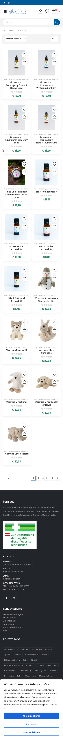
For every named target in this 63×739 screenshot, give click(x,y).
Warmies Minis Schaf (16, 401)
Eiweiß (34, 660)
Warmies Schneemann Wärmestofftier (47, 300)
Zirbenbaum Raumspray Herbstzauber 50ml (46, 140)
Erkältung (30, 665)
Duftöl (25, 660)
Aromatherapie (31, 654)
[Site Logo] (17, 11)
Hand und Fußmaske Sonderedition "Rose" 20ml (16, 194)
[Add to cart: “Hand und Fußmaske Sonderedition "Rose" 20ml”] (25, 172)
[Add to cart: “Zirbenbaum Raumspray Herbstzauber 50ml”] (55, 117)
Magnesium (30, 676)
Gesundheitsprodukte (24, 80)
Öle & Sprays (50, 189)
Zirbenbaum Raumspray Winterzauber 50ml (46, 85)
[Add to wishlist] (25, 55)
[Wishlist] (47, 11)
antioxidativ (37, 649)
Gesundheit (52, 665)
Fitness (41, 665)
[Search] (57, 22)
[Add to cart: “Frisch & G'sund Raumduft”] (25, 278)
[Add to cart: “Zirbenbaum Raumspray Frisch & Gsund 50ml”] (25, 62)
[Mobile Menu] (5, 11)
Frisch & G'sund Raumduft (16, 300)
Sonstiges (18, 189)
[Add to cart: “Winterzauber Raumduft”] (25, 226)
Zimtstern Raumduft (46, 191)
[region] (31, 709)
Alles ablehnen (31, 732)
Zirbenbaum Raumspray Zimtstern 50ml (16, 140)
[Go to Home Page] (4, 30)
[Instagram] (9, 2)
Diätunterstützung (12, 660)
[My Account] (40, 11)
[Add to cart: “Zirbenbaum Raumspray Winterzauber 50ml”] (55, 62)
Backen (44, 654)
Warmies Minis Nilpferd (16, 453)
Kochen (53, 670)
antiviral (48, 649)
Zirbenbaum (27, 189)
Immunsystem (40, 670)
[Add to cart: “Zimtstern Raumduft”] (55, 172)
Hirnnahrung (25, 670)
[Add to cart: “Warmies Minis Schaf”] (25, 382)
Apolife (7, 654)
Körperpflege (9, 189)
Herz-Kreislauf (10, 670)
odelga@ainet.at (11, 578)
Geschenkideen (9, 80)
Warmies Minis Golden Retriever (46, 403)
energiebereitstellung (13, 665)
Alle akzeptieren (32, 715)
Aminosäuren (22, 649)
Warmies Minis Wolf (16, 350)
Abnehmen (8, 649)
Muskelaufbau (45, 676)
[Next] (57, 478)
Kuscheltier (9, 676)
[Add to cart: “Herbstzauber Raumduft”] (55, 226)
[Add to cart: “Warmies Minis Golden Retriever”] (55, 382)
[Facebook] (5, 2)
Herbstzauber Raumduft (46, 248)
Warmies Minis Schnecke (46, 352)
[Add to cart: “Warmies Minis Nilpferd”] (25, 434)
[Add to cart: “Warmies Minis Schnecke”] (55, 330)
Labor (19, 676)
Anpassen (31, 724)
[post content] (16, 62)
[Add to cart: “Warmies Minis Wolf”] (25, 330)
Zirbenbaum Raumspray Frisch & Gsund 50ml (16, 85)
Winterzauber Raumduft (16, 248)
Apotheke (17, 654)
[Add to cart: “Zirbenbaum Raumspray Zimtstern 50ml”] (25, 117)
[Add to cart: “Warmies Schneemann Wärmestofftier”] (55, 278)
